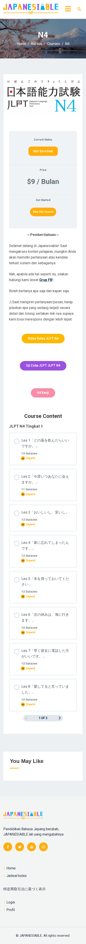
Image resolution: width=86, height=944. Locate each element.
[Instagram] (43, 846)
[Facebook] (7, 846)
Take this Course (43, 211)
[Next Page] (59, 718)
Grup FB (45, 280)
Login (10, 902)
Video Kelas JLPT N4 (43, 338)
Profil (10, 910)
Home (11, 868)
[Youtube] (31, 846)
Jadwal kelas (16, 876)
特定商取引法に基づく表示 (24, 889)
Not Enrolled (43, 151)
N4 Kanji (43, 392)
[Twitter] (19, 846)
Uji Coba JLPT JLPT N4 (43, 365)
